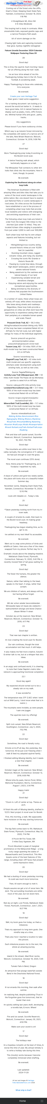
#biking (12, 416)
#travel (8, 427)
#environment (28, 416)
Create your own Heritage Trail (23, 96)
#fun (36, 416)
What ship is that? (23, 1090)
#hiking (21, 419)
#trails (25, 424)
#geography (12, 419)
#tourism (8, 424)
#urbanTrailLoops (34, 427)
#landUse (36, 419)
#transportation (36, 424)
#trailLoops (17, 424)
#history (28, 419)
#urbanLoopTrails (19, 427)
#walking (23, 430)
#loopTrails (11, 422)
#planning (36, 422)
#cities (18, 416)
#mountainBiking (24, 422)
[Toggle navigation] (42, 1101)
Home (22, 1101)
